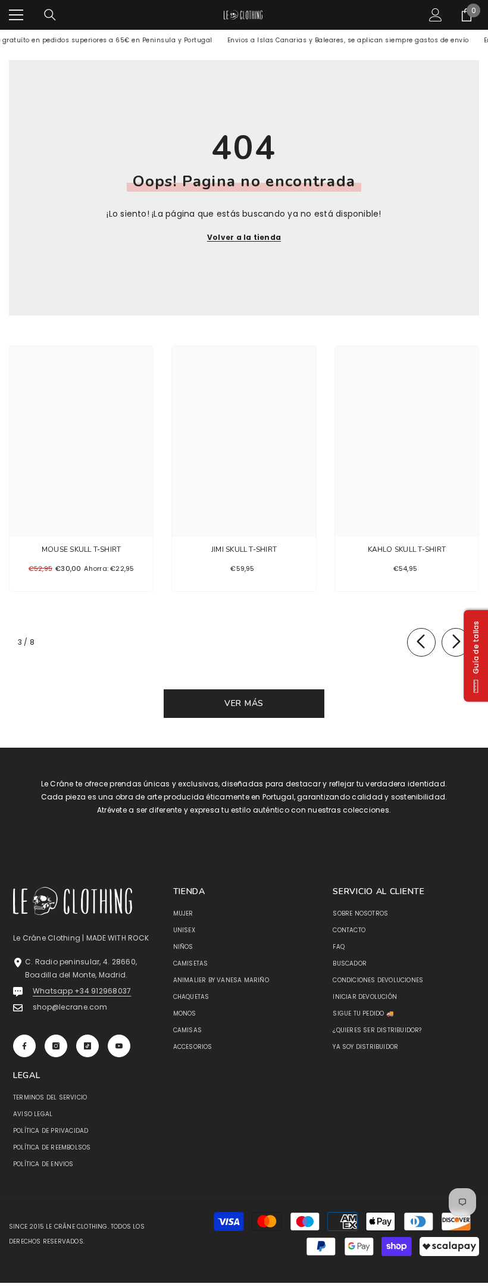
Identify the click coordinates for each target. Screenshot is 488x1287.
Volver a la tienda (244, 237)
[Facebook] (24, 1046)
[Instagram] (56, 1046)
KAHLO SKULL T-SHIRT (407, 549)
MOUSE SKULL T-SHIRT (81, 549)
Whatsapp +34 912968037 (82, 991)
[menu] (16, 15)
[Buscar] (50, 15)
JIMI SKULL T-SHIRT (244, 549)
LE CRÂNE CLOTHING (76, 1226)
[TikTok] (87, 1046)
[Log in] (435, 14)
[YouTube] (119, 1046)
